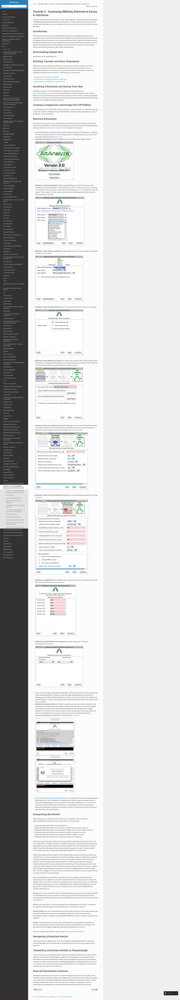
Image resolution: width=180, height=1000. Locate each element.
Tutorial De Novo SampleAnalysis (13, 532)
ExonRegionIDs (8, 223)
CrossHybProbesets (9, 173)
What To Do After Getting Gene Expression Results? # (13, 103)
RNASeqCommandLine (10, 424)
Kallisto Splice (7, 304)
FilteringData (7, 243)
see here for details (76, 430)
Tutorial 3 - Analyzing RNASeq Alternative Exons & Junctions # (13, 487)
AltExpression (7, 87)
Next (94, 989)
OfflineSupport (8, 367)
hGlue (5, 278)
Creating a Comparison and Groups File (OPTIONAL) (14, 510)
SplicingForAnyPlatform (10, 464)
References (5, 43)
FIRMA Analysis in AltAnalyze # (12, 246)
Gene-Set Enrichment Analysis (15, 527)
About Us (5, 14)
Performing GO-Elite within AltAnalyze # (11, 439)
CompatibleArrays (8, 162)
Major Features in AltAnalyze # (12, 235)
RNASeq (5, 419)
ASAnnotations (8, 118)
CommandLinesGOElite (10, 156)
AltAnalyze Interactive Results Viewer (12, 289)
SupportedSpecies (8, 475)
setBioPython (7, 452)
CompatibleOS (7, 164)
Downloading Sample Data (14, 498)
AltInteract (6, 90)
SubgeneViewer (8, 472)
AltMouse (6, 92)
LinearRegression (8, 318)
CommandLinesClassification (11, 148)
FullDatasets (7, 248)
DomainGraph (7, 194)
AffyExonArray (7, 59)
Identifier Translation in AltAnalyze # (13, 284)
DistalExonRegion (8, 188)
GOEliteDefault (8, 267)
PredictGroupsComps (10, 389)
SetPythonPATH (8, 455)
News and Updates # (9, 359)
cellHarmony (7, 137)
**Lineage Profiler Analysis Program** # (11, 314)
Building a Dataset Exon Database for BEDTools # (13, 122)
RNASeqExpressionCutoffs (11, 427)
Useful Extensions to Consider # (13, 386)
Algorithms (5, 25)
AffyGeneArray (8, 62)
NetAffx (5, 351)
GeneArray (6, 251)
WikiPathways (7, 549)
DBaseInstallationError (10, 178)
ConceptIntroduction (9, 167)
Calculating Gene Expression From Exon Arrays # (13, 258)
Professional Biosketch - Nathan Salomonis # (13, 345)
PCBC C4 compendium (10, 383)
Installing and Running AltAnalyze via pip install (13, 398)
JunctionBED (7, 301)
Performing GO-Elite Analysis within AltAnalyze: (52, 798)
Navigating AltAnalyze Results (15, 520)
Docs (34, 4)
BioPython (6, 128)
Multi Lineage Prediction (10, 334)
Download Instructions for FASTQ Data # (13, 200)
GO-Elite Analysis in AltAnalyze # (13, 264)
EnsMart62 (6, 209)
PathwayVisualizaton (9, 378)
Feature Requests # (9, 237)
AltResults (6, 95)
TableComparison (8, 478)
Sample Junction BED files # (11, 421)
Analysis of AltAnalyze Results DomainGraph (11, 40)
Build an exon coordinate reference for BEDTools (51, 79)
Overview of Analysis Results (75, 931)
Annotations (7, 110)
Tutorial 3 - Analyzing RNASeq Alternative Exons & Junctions (15, 491)
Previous (38, 989)
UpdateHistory (7, 544)
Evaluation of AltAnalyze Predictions (13, 36)
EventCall (6, 212)
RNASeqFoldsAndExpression (12, 432)
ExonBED (6, 218)
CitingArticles (7, 139)
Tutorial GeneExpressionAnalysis (13, 535)
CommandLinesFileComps (11, 153)
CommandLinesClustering (11, 150)
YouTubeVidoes (8, 557)
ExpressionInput (8, 229)
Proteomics (6, 395)
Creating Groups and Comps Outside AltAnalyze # (11, 322)
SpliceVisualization (8, 461)
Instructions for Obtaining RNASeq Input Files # (13, 363)
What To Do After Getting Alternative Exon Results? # (11, 99)
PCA (4, 381)
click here (80, 190)
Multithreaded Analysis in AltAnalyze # (10, 340)
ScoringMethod (8, 450)
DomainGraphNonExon (10, 197)
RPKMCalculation (8, 435)
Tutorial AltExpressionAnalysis (12, 530)
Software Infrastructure (9, 31)
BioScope (6, 131)
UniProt (5, 541)
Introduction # (7, 67)
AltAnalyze (15, 2)
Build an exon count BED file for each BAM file (50, 81)
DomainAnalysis (8, 191)
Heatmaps (6, 275)
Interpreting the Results (13, 517)
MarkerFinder (7, 325)
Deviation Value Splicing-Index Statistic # (12, 182)
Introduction (6, 19)
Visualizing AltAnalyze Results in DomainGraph (15, 523)
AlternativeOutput (9, 79)
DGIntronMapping (8, 186)
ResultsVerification (9, 410)
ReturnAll (6, 413)
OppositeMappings (9, 369)
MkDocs (42, 997)
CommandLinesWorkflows (11, 159)
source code (58, 137)
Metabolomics (7, 328)
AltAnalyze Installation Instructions (14, 65)
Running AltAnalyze (8, 22)
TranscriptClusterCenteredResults (13, 483)
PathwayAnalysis (8, 375)
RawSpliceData (7, 405)
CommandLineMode (9, 145)
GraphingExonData (9, 270)
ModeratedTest (8, 331)
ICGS (4, 281)
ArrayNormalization (9, 115)
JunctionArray (7, 295)
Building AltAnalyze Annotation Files (13, 33)
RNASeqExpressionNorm (10, 430)
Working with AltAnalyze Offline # (13, 70)
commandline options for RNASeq (57, 128)
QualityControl (7, 402)
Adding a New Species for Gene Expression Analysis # (12, 52)
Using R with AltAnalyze (9, 28)
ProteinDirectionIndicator (11, 392)
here (68, 22)
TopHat (5, 480)
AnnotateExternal (8, 107)
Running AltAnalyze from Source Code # (13, 443)
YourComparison (8, 552)
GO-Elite (87, 802)
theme (52, 997)
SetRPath (6, 458)
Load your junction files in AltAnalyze (47, 77)
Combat (5, 142)
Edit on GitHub (93, 6)
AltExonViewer (7, 84)
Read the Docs (67, 997)
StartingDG (6, 469)
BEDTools (6, 125)
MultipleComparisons (9, 337)
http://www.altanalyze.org (41, 93)
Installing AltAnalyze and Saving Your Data (15, 506)
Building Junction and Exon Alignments (14, 501)
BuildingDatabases (8, 134)
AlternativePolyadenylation (11, 81)
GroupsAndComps (9, 272)
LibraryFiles (6, 311)
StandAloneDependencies (11, 466)
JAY (4, 293)
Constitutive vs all (8, 170)
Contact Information (8, 17)
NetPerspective (8, 354)
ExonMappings (7, 221)
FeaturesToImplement (10, 240)
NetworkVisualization (9, 357)
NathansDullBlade (8, 348)
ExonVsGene (7, 226)
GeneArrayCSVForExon (10, 254)
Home (4, 11)
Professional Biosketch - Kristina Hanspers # (13, 307)
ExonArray (6, 215)
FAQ (3, 46)
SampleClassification (9, 447)
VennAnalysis (7, 546)
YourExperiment (8, 555)
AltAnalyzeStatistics (9, 73)
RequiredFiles (7, 407)
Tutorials (6, 538)
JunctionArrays (7, 298)
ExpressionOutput (8, 232)
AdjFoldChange (7, 56)
